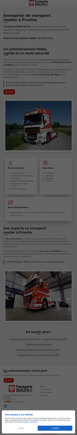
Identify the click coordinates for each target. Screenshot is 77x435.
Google (25, 422)
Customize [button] (21, 428)
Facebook (33, 422)
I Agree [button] (55, 428)
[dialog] (38, 422)
